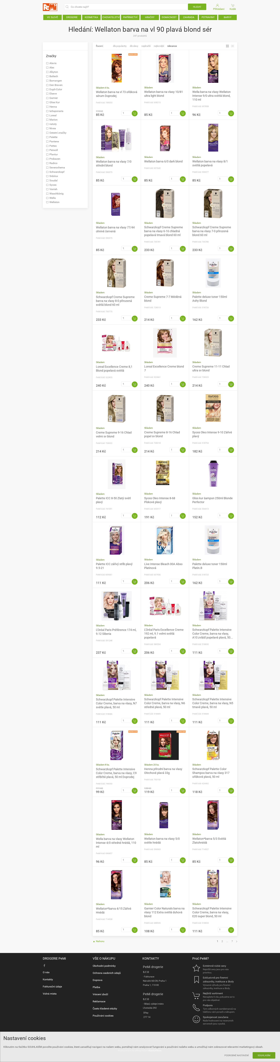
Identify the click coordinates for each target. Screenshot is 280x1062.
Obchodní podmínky (104, 965)
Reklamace (99, 1001)
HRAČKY (149, 17)
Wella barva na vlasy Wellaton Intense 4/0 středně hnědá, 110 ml (116, 842)
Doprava (97, 980)
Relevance (172, 46)
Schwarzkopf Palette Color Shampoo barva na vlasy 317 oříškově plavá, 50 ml (210, 772)
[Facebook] (44, 965)
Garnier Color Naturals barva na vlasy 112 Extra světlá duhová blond (164, 912)
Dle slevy (134, 46)
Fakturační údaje (52, 986)
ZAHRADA (188, 17)
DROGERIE (72, 17)
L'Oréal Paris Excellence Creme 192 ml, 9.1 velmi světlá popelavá (164, 633)
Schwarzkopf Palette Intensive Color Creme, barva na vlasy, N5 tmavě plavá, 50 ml (212, 703)
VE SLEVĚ (52, 17)
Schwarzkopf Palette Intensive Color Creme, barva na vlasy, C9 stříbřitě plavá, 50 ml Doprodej (116, 773)
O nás (46, 972)
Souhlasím (264, 1055)
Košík (233, 9)
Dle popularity (120, 46)
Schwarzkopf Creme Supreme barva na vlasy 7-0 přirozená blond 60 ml (211, 231)
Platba (96, 987)
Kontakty (48, 979)
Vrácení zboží (100, 994)
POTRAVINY (208, 17)
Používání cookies (103, 1015)
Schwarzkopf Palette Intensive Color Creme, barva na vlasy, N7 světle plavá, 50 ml (116, 703)
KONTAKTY (150, 958)
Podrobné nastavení (236, 1055)
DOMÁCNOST (169, 17)
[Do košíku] (135, 113)
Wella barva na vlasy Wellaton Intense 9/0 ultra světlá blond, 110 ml (211, 95)
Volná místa (50, 993)
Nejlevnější (159, 46)
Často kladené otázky (105, 1008)
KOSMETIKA (91, 17)
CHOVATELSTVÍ (111, 17)
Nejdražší (146, 46)
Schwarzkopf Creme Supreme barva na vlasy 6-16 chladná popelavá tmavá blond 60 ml (163, 231)
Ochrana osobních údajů (107, 972)
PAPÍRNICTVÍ (130, 17)
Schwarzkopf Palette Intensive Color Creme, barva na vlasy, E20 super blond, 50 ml (212, 912)
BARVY (227, 17)
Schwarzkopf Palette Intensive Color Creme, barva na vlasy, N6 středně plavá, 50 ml (164, 703)
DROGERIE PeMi (54, 958)
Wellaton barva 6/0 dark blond (163, 161)
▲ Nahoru (98, 941)
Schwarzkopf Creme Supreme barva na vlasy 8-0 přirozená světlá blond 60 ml (115, 300)
